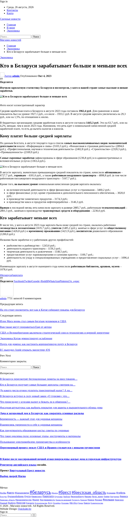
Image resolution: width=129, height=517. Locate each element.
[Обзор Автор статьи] (6, 295)
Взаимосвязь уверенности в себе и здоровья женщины (31, 424)
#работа (12, 503)
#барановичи (22, 492)
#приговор (119, 500)
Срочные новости (10, 18)
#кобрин (66, 496)
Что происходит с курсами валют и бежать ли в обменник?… (35, 401)
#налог (35, 499)
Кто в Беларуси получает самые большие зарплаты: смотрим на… (37, 384)
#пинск (91, 500)
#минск (124, 496)
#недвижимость (47, 499)
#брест (64, 492)
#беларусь (5, 275)
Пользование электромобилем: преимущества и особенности (35, 441)
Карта (10, 13)
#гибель (120, 492)
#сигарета (30, 503)
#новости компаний (63, 500)
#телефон (57, 503)
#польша (108, 499)
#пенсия (83, 500)
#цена (80, 503)
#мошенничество (23, 499)
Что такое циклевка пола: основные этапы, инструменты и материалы (40, 436)
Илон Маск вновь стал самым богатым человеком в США (33, 321)
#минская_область (7, 500)
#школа (87, 503)
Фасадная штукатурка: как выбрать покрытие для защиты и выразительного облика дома (51, 407)
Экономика (13, 30)
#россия (20, 502)
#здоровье (58, 496)
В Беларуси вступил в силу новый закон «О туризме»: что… (35, 396)
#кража (87, 496)
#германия (111, 493)
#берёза (55, 493)
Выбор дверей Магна (13, 476)
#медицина (114, 496)
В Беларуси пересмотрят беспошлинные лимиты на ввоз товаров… (38, 379)
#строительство (41, 503)
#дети (27, 496)
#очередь (76, 500)
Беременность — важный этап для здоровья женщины (31, 419)
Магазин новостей (10, 40)
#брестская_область (89, 492)
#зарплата (17, 275)
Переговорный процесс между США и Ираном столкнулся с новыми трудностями (50, 447)
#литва (107, 496)
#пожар (98, 499)
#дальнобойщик (16, 496)
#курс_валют (97, 496)
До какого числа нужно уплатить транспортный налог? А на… (36, 390)
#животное (36, 496)
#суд (50, 503)
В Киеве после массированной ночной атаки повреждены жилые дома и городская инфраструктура (60, 459)
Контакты (12, 10)
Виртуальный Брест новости (27, 470)
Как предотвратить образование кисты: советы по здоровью (34, 430)
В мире (11, 27)
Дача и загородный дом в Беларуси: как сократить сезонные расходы (42, 413)
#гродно (3, 496)
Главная (11, 24)
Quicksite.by (24, 508)
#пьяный (3, 503)
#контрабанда (77, 496)
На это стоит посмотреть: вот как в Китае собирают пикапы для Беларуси (42, 309)
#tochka (3, 493)
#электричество (97, 503)
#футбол (74, 503)
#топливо (65, 503)
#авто (10, 492)
